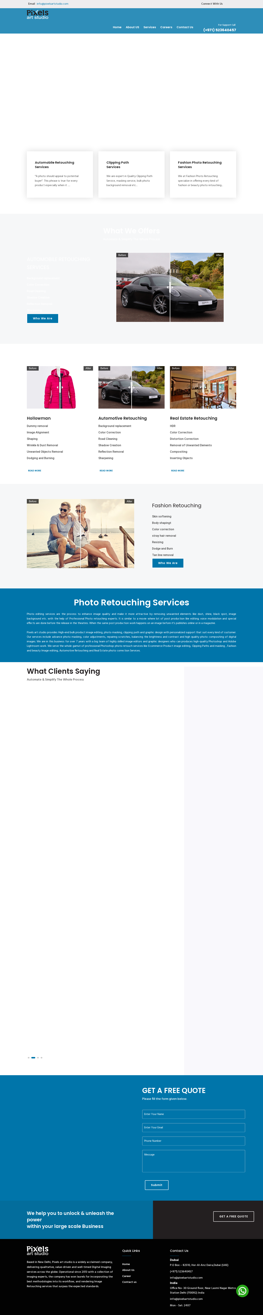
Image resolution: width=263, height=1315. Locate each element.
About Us (128, 1270)
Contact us (185, 27)
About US (132, 27)
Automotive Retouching (122, 418)
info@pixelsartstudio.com (52, 4)
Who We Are (42, 318)
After (219, 255)
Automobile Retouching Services (54, 164)
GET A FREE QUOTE (233, 1216)
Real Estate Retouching (193, 418)
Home (117, 27)
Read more (34, 471)
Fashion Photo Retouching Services (200, 164)
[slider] (170, 287)
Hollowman (39, 418)
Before (122, 255)
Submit (156, 1185)
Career (126, 1276)
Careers (166, 27)
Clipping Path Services (117, 164)
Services (149, 27)
